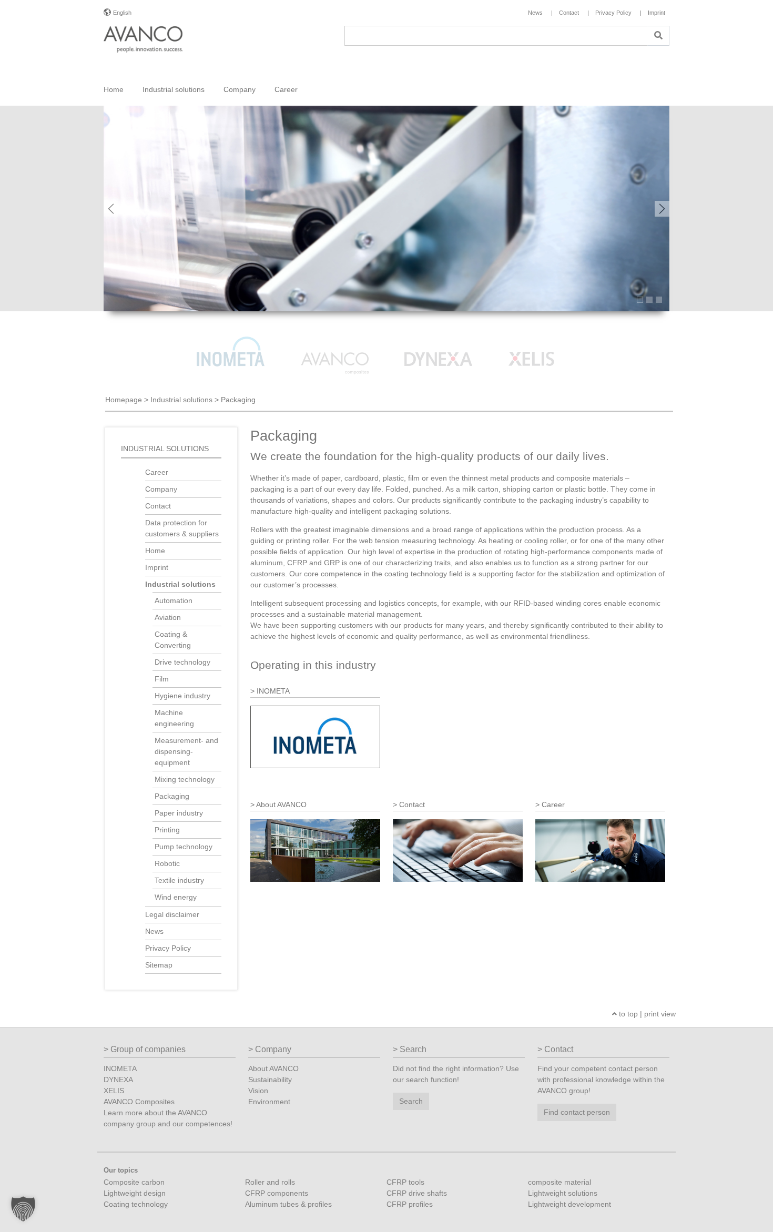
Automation (173, 600)
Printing (167, 830)
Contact (158, 506)
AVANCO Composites (139, 1101)
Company (161, 489)
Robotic (167, 863)
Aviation (168, 617)
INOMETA (120, 1068)
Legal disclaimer (172, 914)
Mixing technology (185, 779)
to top (627, 1014)
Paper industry (179, 813)
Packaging (172, 796)
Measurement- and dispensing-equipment (186, 751)
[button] (23, 1209)
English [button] (122, 12)
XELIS (114, 1090)
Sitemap (158, 965)
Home (114, 89)
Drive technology (182, 662)
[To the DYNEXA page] (440, 345)
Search (411, 1101)
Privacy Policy (168, 948)
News (154, 931)
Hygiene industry (182, 695)
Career (156, 472)
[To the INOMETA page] (232, 345)
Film (162, 679)
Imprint (156, 567)
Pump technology (183, 846)
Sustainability (270, 1079)
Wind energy (176, 897)
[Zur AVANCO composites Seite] (335, 345)
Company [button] (239, 89)
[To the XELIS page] (543, 345)
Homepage (123, 399)
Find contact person (577, 1112)
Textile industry (179, 880)
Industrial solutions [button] (174, 89)
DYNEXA (118, 1079)
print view (660, 1014)
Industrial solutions (181, 399)
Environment (269, 1101)
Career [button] (286, 89)
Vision (258, 1090)
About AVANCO (273, 1068)
